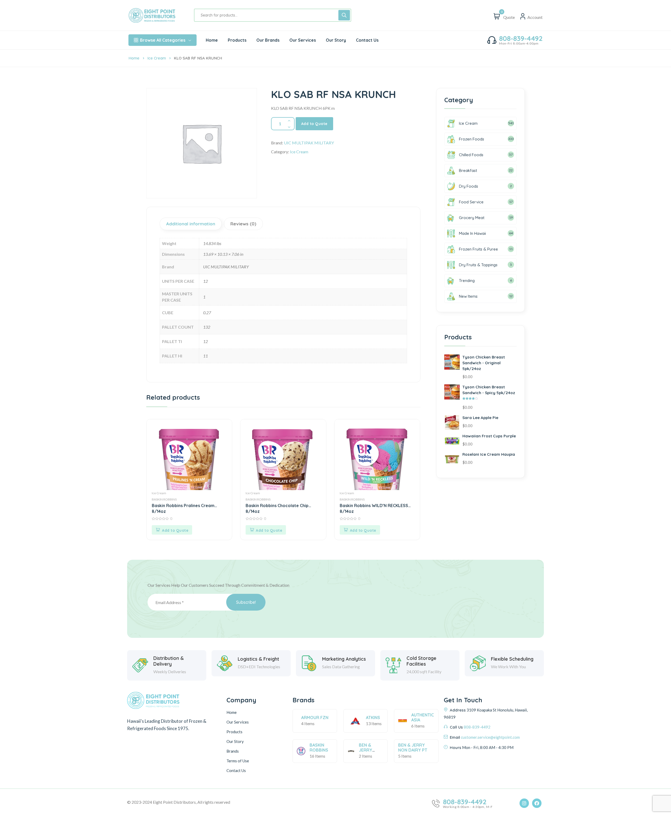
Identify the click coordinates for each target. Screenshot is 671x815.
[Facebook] (537, 803)
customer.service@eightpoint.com (490, 737)
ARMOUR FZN (314, 717)
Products (234, 731)
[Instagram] (524, 803)
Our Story (235, 741)
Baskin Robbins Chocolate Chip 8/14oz (277, 508)
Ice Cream (156, 58)
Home (133, 58)
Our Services (237, 722)
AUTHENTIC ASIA (422, 717)
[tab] (191, 224)
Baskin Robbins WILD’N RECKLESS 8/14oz (374, 508)
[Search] (344, 15)
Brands (232, 751)
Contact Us (236, 770)
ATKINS (373, 717)
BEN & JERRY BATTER (367, 750)
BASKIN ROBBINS (164, 499)
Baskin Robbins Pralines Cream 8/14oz (183, 508)
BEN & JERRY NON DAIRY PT (412, 747)
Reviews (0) (243, 223)
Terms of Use (237, 760)
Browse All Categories (162, 40)
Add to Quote (314, 123)
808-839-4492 (521, 38)
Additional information (190, 223)
